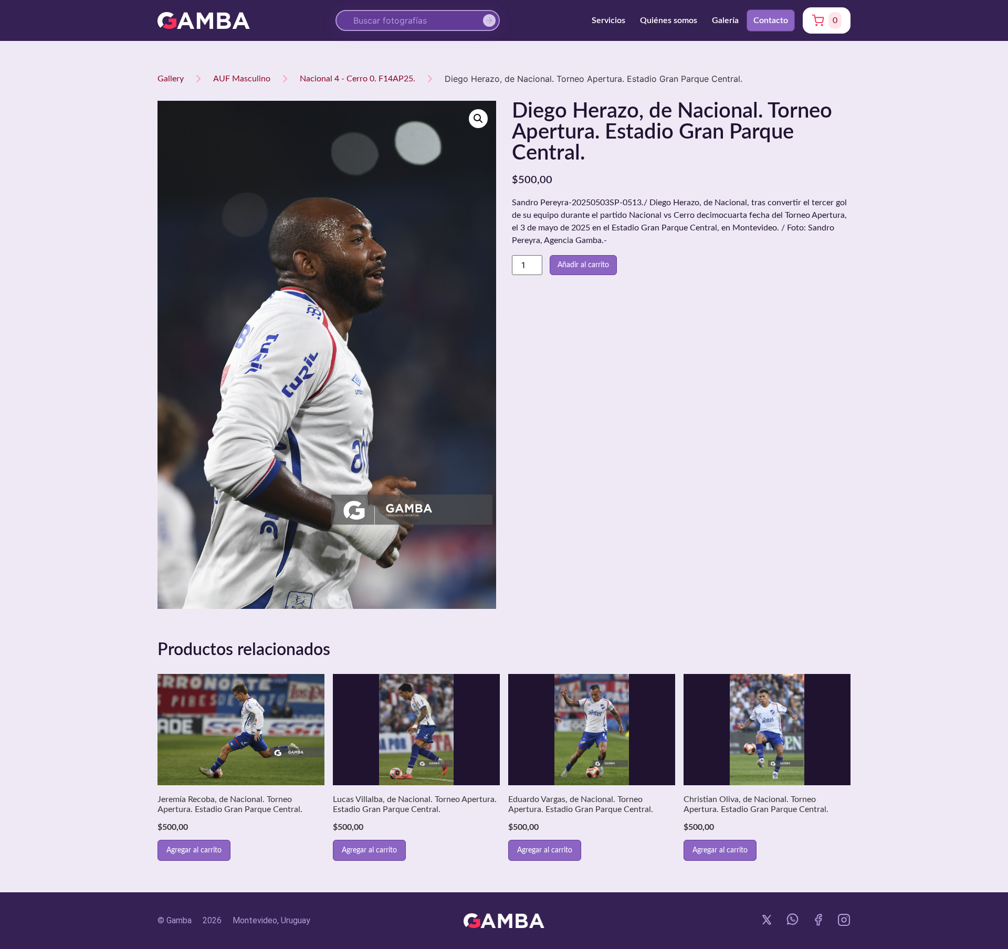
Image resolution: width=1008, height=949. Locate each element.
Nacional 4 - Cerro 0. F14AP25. (357, 79)
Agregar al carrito (194, 850)
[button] (478, 118)
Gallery (171, 79)
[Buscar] (491, 20)
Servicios (608, 20)
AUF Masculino (241, 79)
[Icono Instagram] (843, 919)
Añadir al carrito (583, 265)
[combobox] (417, 20)
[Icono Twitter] (766, 919)
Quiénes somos (668, 20)
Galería (725, 20)
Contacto (770, 20)
